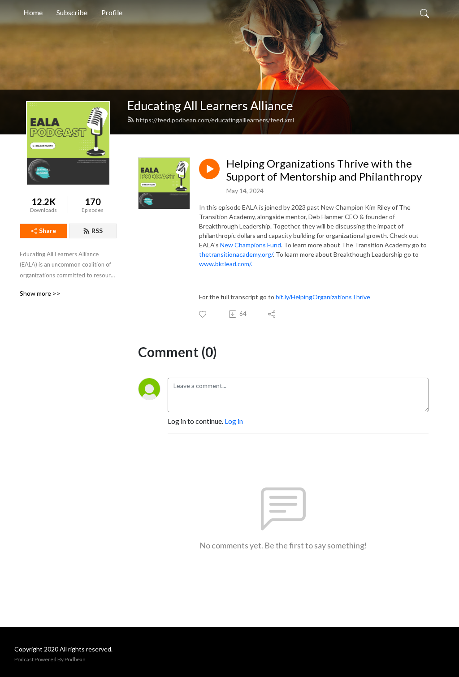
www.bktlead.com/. (226, 263)
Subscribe (71, 12)
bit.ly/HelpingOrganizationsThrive (323, 297)
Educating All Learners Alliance (210, 105)
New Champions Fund (250, 245)
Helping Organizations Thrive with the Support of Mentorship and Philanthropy (324, 170)
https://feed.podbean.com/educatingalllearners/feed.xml (215, 120)
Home (33, 12)
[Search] (424, 13)
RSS (97, 230)
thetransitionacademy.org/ (236, 254)
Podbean (75, 659)
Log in (234, 421)
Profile (111, 12)
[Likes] (203, 314)
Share (47, 230)
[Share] (272, 314)
